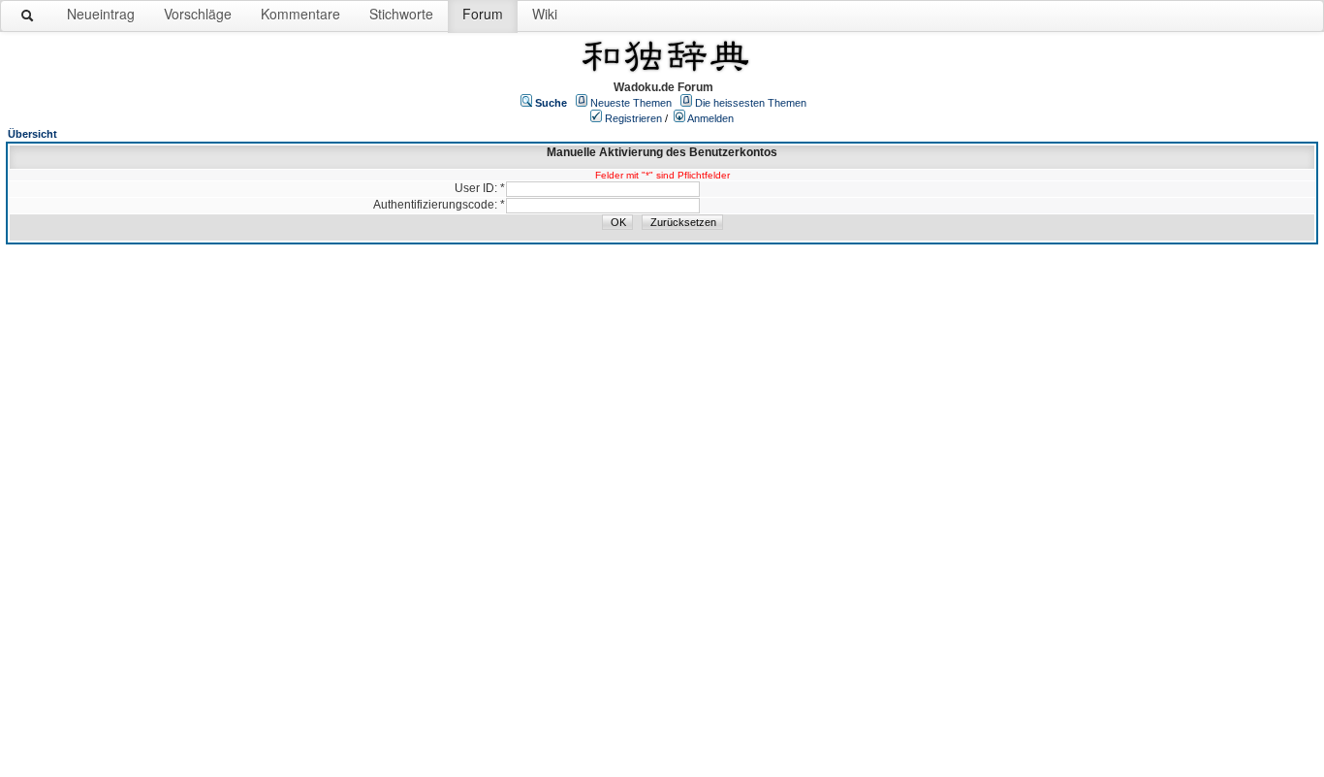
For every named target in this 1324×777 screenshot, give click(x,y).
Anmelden (710, 118)
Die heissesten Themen (750, 103)
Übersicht (32, 134)
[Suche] (28, 19)
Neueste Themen (631, 103)
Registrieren (633, 118)
